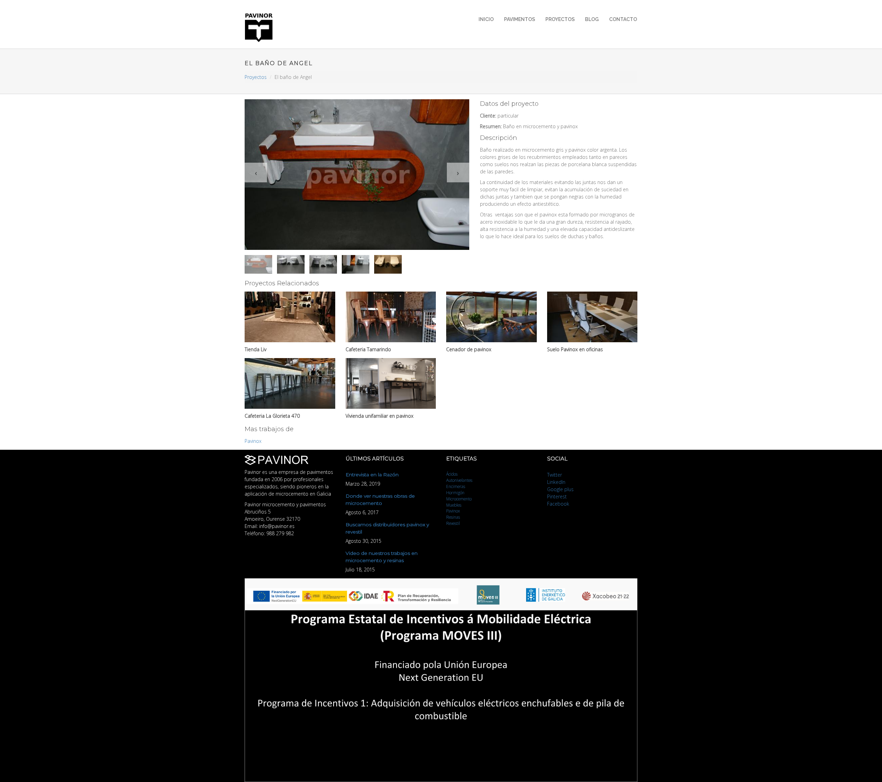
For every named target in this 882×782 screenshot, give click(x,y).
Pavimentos (519, 19)
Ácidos (452, 474)
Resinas (453, 517)
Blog (592, 19)
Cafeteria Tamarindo (368, 349)
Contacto (623, 19)
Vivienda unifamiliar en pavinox (379, 416)
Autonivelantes (459, 480)
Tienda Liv (255, 349)
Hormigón (455, 492)
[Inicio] (261, 27)
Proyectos (560, 19)
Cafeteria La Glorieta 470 (272, 416)
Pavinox (253, 441)
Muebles (453, 505)
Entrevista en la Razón (372, 474)
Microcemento (459, 498)
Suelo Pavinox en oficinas (575, 349)
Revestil (453, 523)
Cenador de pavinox (468, 349)
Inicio (486, 19)
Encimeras (455, 486)
